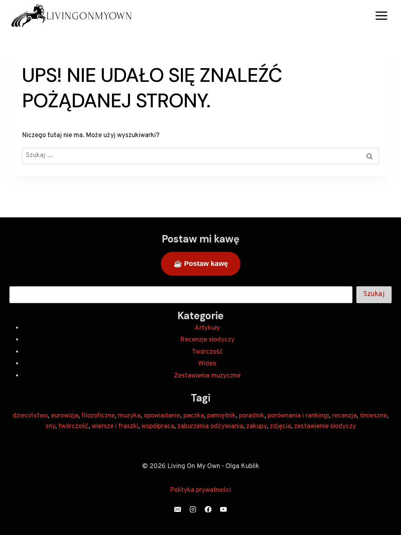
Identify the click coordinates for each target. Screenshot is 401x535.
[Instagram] (192, 509)
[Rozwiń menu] (381, 15)
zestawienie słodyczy (325, 426)
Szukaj (374, 294)
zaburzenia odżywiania (210, 426)
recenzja (344, 416)
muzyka (129, 416)
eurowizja (64, 416)
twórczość (73, 426)
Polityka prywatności (200, 490)
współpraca (157, 426)
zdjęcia (280, 426)
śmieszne (373, 416)
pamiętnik (221, 416)
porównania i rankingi (298, 416)
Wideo (207, 364)
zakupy (256, 426)
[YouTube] (223, 509)
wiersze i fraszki (115, 426)
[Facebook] (208, 509)
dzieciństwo (30, 416)
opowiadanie (162, 416)
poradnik (251, 416)
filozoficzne (98, 416)
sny (50, 426)
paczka (193, 416)
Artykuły (207, 328)
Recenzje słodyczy (207, 340)
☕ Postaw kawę (200, 264)
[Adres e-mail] (177, 509)
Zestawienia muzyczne (207, 376)
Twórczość (207, 352)
